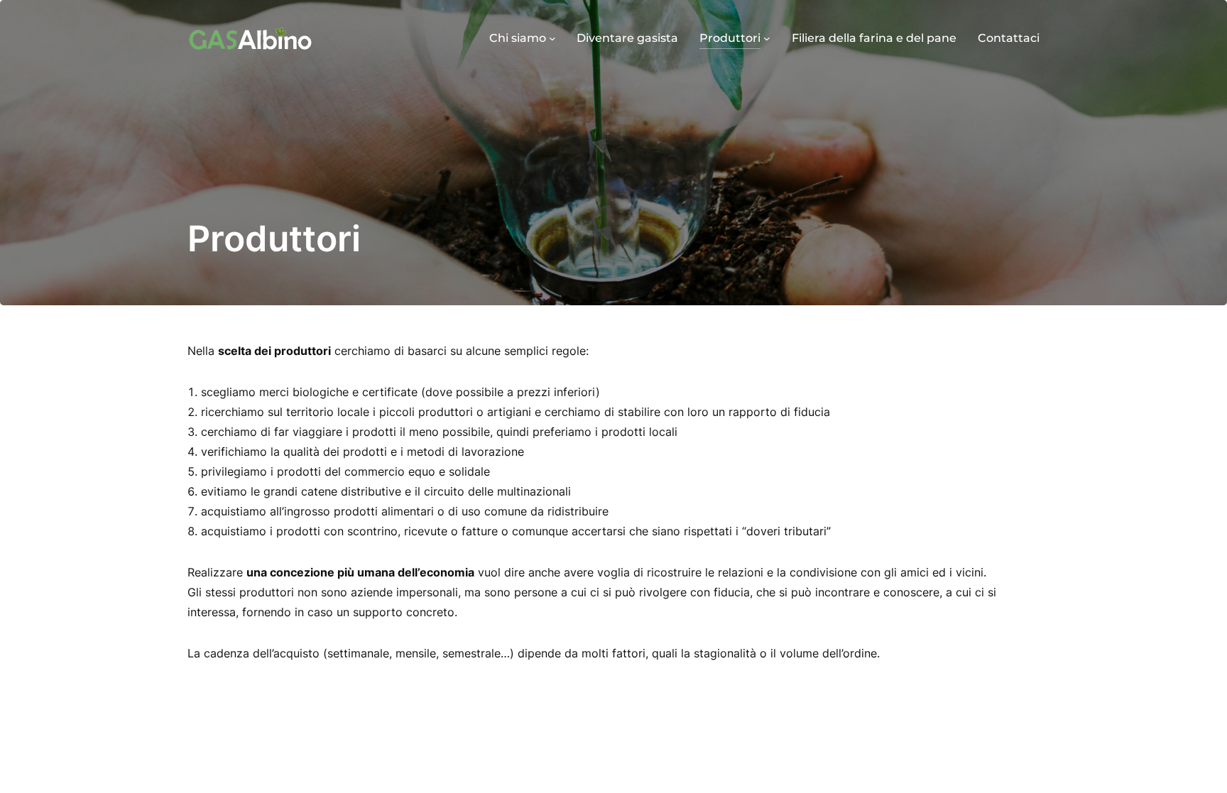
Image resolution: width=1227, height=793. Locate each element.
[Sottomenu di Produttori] (766, 38)
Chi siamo (517, 38)
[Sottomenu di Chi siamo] (552, 38)
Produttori (729, 38)
